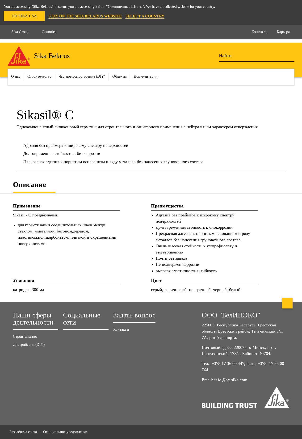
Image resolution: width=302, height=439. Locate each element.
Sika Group (20, 32)
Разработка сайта (23, 432)
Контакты (121, 329)
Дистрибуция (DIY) (29, 344)
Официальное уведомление (65, 432)
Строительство (25, 336)
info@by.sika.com (230, 379)
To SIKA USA (24, 16)
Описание (29, 184)
